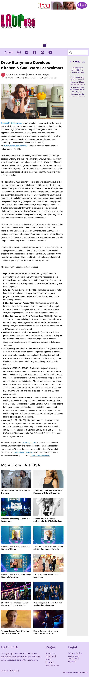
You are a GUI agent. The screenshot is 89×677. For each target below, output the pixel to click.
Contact (50, 662)
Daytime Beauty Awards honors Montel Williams (15, 548)
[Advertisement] (63, 26)
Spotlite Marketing (80, 672)
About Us (50, 653)
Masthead (51, 656)
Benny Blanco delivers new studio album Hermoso (45, 632)
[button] (44, 45)
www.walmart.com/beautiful (15, 146)
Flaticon (72, 661)
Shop (48, 659)
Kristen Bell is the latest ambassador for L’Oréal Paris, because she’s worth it (46, 520)
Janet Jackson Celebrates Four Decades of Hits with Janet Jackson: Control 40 (47, 491)
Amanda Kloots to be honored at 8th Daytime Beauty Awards (48, 548)
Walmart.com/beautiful (23, 452)
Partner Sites (52, 665)
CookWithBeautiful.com (40, 456)
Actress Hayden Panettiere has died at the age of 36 (15, 632)
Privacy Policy (75, 653)
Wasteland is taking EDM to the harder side (15, 520)
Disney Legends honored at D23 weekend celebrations (47, 604)
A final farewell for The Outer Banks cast (46, 576)
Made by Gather (29, 442)
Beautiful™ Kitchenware (11, 123)
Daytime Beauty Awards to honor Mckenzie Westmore (16, 576)
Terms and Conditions (73, 657)
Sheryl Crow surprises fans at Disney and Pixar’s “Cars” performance (14, 604)
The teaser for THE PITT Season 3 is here (15, 491)
